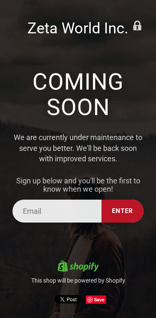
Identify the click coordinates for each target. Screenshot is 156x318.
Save (99, 299)
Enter (122, 211)
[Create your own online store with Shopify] (78, 267)
